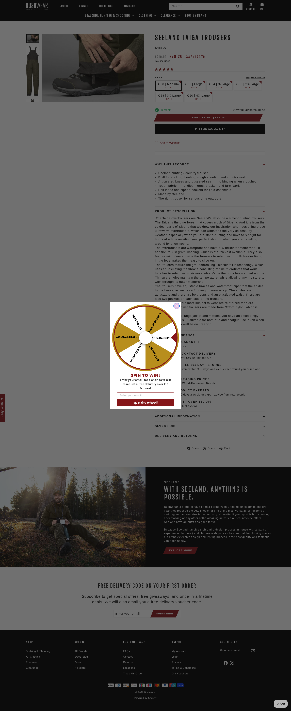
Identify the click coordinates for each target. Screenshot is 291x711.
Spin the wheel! (145, 402)
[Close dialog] (177, 306)
